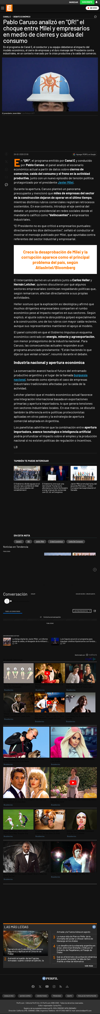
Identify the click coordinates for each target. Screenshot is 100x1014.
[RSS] (61, 986)
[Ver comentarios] (95, 17)
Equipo (69, 996)
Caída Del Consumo (76, 541)
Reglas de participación (87, 996)
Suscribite (87, 2)
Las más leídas (16, 927)
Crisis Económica (56, 541)
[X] (40, 986)
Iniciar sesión (80, 594)
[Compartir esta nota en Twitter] (6, 161)
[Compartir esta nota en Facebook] (6, 154)
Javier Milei (40, 541)
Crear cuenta (90, 594)
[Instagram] (54, 986)
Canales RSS (9, 996)
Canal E (19, 541)
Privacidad (57, 996)
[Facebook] (33, 986)
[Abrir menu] (2, 8)
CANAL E (7, 17)
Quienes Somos (25, 996)
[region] (50, 624)
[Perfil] (50, 979)
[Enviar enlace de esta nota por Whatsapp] (6, 169)
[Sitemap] (67, 987)
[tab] (12, 611)
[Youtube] (47, 986)
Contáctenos (42, 996)
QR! (28, 541)
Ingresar (73, 2)
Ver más (89, 966)
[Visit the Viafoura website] (91, 655)
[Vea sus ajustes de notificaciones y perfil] (96, 2)
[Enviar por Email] (6, 177)
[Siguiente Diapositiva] (94, 569)
